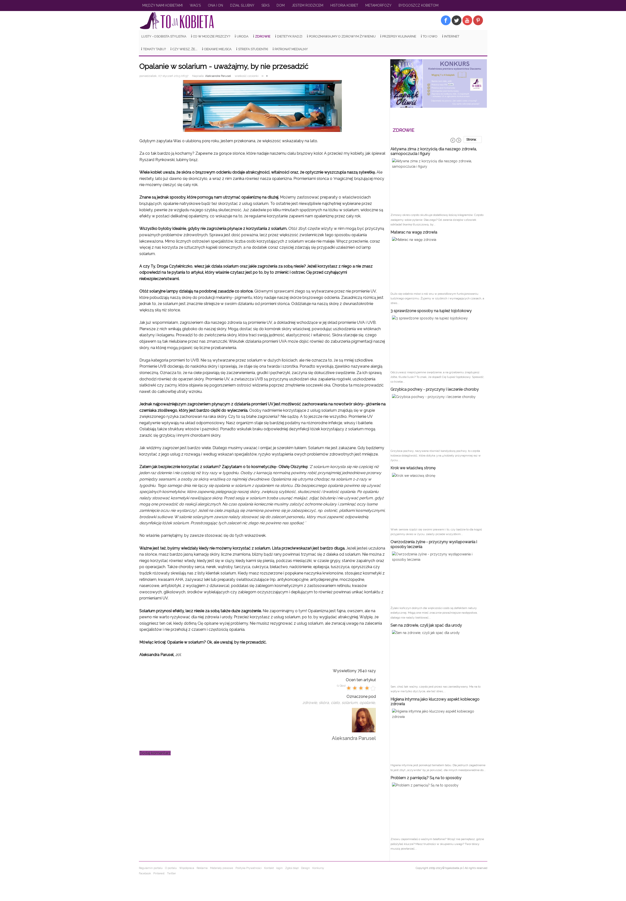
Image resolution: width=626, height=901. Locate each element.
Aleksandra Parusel (218, 76)
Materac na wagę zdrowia (414, 232)
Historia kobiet (344, 5)
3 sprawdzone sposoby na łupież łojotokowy (431, 310)
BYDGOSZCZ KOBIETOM (418, 5)
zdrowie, (310, 702)
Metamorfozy (378, 5)
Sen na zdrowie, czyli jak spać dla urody (426, 625)
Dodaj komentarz (155, 753)
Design (305, 868)
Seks (265, 5)
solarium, (350, 702)
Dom (281, 5)
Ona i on (215, 5)
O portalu (171, 868)
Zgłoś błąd (292, 868)
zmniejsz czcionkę (262, 75)
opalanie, (367, 702)
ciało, (336, 702)
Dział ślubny (242, 5)
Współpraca (186, 868)
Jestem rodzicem (307, 5)
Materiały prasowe (221, 868)
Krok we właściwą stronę (413, 468)
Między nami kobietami (162, 5)
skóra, (325, 702)
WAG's (195, 5)
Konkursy (318, 868)
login (279, 868)
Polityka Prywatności (248, 868)
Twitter (171, 873)
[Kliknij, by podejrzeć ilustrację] (262, 106)
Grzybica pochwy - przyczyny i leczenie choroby (435, 389)
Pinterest (159, 873)
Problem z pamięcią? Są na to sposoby (426, 777)
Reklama (202, 868)
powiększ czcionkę (267, 75)
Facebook (145, 873)
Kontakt (269, 868)
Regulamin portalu (151, 868)
